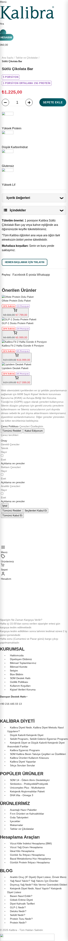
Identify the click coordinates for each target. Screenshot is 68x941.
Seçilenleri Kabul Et (36, 510)
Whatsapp (43, 274)
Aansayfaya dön (59, 59)
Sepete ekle (53, 102)
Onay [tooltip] (4, 440)
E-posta (31, 274)
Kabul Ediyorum (34, 430)
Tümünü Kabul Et (12, 515)
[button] (13, 463)
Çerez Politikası (10, 426)
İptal (4, 505)
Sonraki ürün (63, 59)
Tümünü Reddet (11, 430)
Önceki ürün (54, 59)
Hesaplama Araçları (20, 837)
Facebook (19, 274)
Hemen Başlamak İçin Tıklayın (24, 262)
